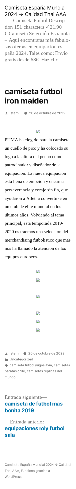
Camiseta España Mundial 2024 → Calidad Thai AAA (35, 10)
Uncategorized (21, 359)
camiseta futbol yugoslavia (31, 365)
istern (14, 113)
